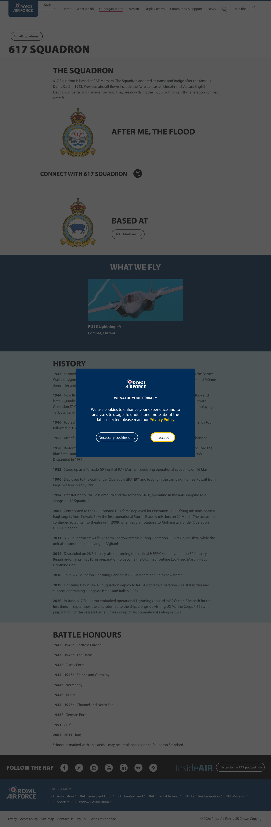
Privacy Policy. (162, 419)
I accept (163, 437)
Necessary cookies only (117, 437)
